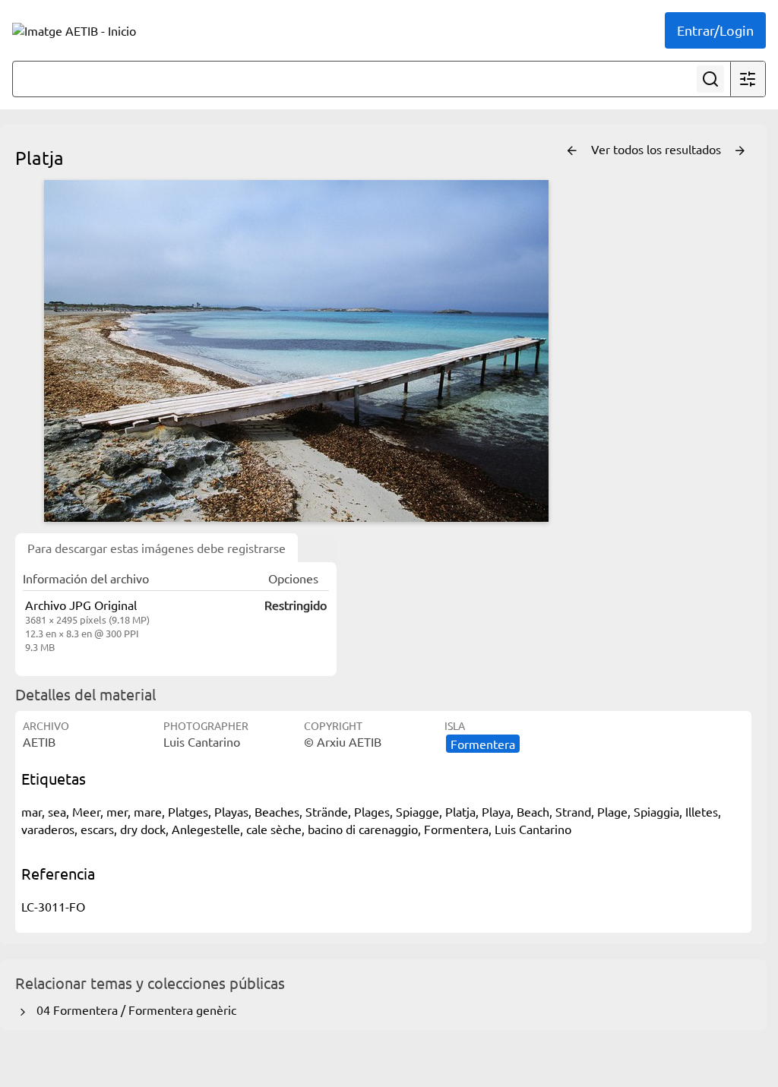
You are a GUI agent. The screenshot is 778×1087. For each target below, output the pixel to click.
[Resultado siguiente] (740, 151)
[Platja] (296, 351)
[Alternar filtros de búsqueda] (747, 79)
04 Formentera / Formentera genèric (133, 1009)
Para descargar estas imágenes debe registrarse (156, 547)
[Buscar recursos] (710, 79)
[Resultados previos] (572, 151)
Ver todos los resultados (657, 148)
